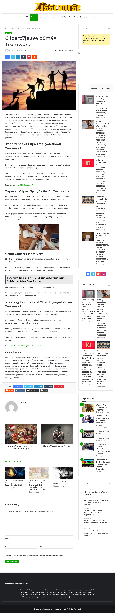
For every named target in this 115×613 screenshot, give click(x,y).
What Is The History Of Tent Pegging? (102, 407)
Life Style (64, 17)
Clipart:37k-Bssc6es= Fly (24, 185)
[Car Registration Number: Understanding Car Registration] (88, 434)
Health (41, 17)
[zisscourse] (57, 6)
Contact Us (84, 17)
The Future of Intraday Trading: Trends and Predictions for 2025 (14, 483)
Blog (27, 17)
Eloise (11, 51)
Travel (76, 17)
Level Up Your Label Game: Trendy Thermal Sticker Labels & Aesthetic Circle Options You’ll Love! (38, 485)
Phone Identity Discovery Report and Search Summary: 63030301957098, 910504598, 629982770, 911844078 (102, 105)
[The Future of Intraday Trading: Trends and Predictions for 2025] (15, 473)
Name (8, 538)
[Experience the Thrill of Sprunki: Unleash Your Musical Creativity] (88, 463)
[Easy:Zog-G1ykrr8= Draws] (63, 473)
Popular (94, 88)
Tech (70, 17)
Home (22, 17)
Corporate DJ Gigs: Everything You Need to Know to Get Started (102, 420)
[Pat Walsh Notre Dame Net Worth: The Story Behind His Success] (88, 447)
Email (7, 547)
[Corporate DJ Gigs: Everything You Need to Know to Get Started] (88, 419)
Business (34, 17)
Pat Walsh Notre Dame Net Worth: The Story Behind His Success (103, 449)
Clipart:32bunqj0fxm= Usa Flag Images (29, 346)
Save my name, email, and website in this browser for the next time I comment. (35, 555)
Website (43, 547)
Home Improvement (52, 17)
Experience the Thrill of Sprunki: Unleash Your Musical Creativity (103, 464)
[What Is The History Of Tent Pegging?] (88, 408)
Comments (106, 88)
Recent (83, 88)
